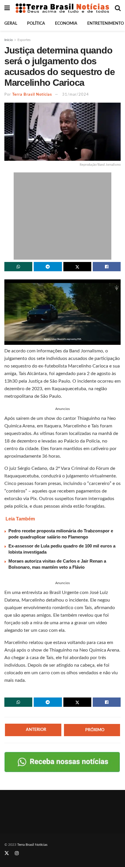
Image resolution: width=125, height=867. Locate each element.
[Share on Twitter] (77, 266)
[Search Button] (118, 8)
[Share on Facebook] (107, 266)
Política (36, 24)
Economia (66, 24)
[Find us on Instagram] (17, 853)
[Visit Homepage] (62, 8)
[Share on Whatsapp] (18, 266)
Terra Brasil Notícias (32, 95)
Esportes (24, 40)
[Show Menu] (7, 8)
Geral (10, 24)
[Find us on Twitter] (6, 853)
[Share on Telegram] (48, 266)
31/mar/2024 (75, 95)
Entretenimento (105, 24)
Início (8, 40)
